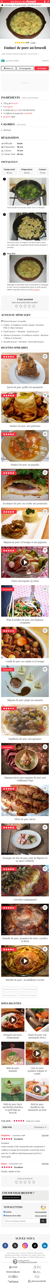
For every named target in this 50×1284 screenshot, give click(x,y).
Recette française (28, 995)
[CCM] (13, 1267)
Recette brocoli (29, 989)
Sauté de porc (9, 331)
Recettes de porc (34, 5)
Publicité (30, 1253)
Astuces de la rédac (13, 1216)
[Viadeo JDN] (37, 1276)
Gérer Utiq (41, 1255)
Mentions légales (11, 1257)
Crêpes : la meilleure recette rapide (18, 325)
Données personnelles (12, 1255)
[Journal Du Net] (37, 1267)
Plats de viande (20, 5)
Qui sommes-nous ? (13, 1253)
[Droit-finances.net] (37, 1272)
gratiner (36, 289)
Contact (23, 1253)
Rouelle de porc (10, 341)
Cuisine (8, 1212)
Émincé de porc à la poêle (14, 321)
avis (33, 42)
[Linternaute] (13, 1272)
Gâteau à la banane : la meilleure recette (21, 335)
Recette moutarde (11, 989)
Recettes (8, 5)
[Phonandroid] (37, 1281)
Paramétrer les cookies (28, 1255)
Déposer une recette (12, 1197)
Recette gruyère (10, 995)
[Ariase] (13, 1281)
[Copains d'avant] (13, 1276)
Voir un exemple (40, 1212)
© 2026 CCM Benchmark (37, 1257)
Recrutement (39, 1253)
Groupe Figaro (22, 1257)
